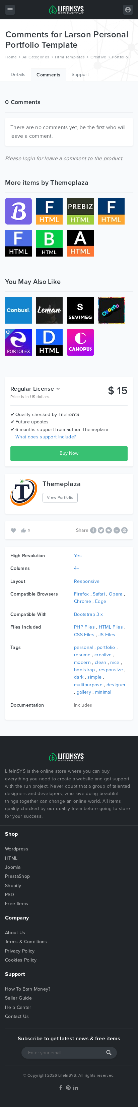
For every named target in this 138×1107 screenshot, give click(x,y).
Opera (116, 594)
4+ (76, 568)
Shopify (13, 885)
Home (11, 57)
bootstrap (84, 670)
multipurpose (88, 685)
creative (103, 655)
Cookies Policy (21, 960)
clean (101, 662)
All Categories (35, 57)
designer (116, 685)
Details (18, 74)
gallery (84, 692)
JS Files (107, 635)
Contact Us (17, 1016)
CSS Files (84, 635)
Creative (98, 57)
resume (82, 655)
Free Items (16, 903)
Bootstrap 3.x (88, 614)
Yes (78, 556)
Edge (100, 601)
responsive (111, 670)
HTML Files (111, 627)
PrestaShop (17, 876)
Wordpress (16, 849)
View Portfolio (60, 497)
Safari (99, 594)
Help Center (18, 1007)
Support (80, 74)
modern (82, 662)
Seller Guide (18, 998)
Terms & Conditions (26, 942)
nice (114, 662)
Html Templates (70, 57)
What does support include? (45, 437)
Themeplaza (62, 484)
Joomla (12, 867)
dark (78, 677)
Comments (49, 75)
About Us (15, 933)
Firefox (81, 594)
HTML (11, 858)
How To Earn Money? (28, 989)
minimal (103, 692)
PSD (9, 894)
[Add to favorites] (14, 530)
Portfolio (120, 57)
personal (83, 647)
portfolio (106, 647)
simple (94, 677)
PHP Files (84, 627)
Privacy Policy (19, 951)
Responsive (86, 581)
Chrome (82, 601)
